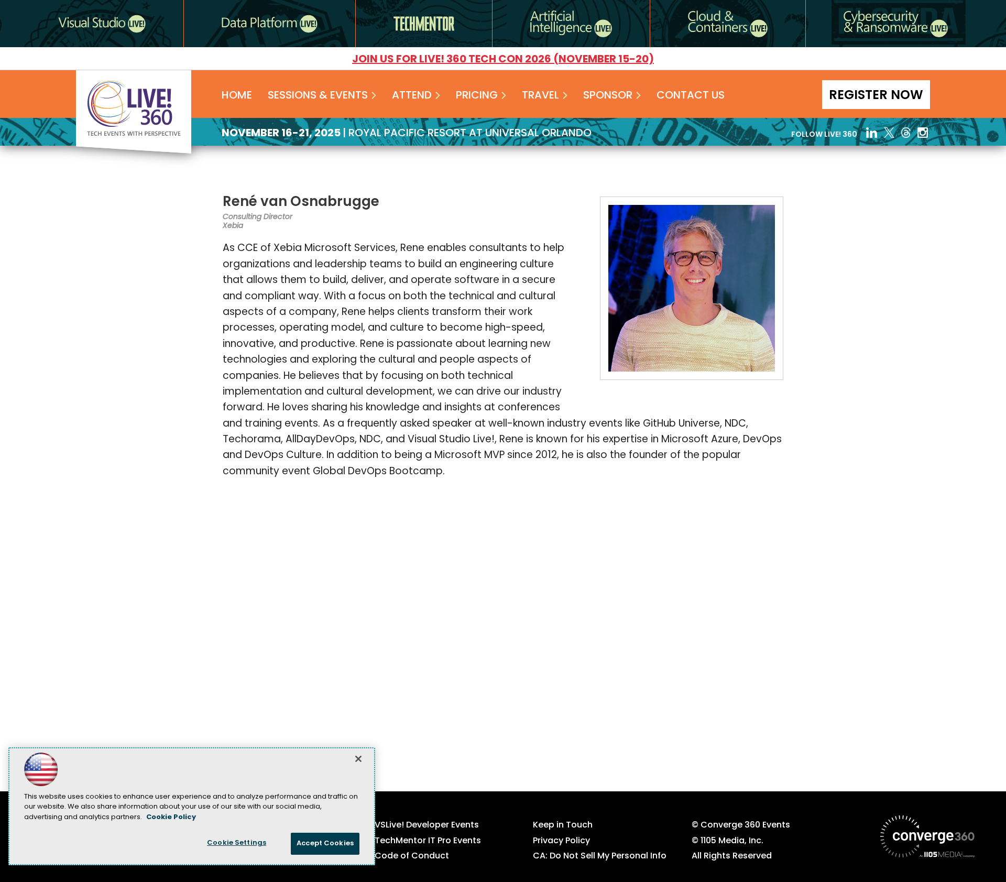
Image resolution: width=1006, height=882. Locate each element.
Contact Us (691, 96)
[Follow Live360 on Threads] (906, 132)
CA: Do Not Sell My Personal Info (599, 856)
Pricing (477, 96)
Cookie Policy (171, 817)
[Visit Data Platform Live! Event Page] (270, 24)
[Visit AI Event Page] (571, 23)
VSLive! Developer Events (427, 825)
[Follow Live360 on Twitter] (889, 132)
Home (237, 96)
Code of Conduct (412, 856)
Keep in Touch (563, 825)
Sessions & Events (318, 96)
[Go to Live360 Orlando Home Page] (133, 151)
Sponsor (607, 96)
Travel (540, 96)
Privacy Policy (561, 841)
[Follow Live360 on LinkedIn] (871, 132)
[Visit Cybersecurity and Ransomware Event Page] (896, 23)
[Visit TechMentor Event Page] (423, 23)
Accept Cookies (325, 843)
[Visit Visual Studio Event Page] (102, 24)
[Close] (358, 758)
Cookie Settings (236, 843)
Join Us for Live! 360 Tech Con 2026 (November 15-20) (503, 60)
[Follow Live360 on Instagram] (923, 132)
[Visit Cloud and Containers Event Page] (728, 23)
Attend (412, 96)
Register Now (876, 96)
